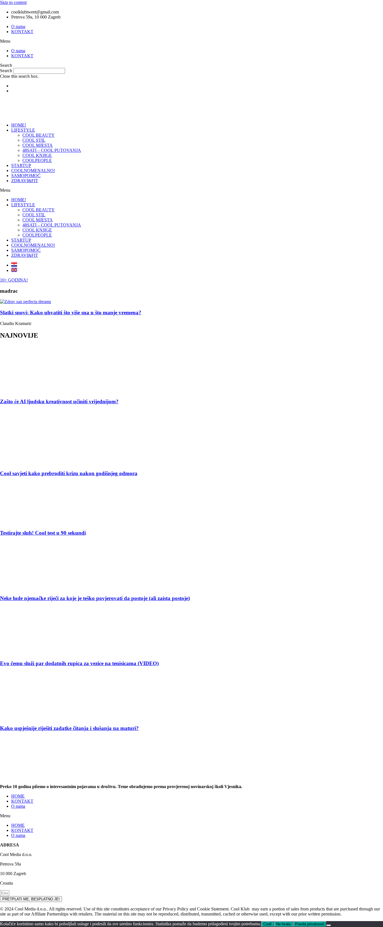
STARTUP (21, 165)
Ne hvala (283, 924)
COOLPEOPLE (37, 160)
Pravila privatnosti (309, 924)
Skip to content (13, 2)
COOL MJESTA (37, 145)
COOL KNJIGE (37, 155)
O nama (18, 26)
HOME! (18, 125)
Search (6, 70)
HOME (18, 796)
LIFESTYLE (23, 130)
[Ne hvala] (328, 925)
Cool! (267, 924)
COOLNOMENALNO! (33, 170)
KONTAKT (22, 31)
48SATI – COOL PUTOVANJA (51, 150)
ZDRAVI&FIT (24, 180)
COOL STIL (33, 140)
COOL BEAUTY (38, 135)
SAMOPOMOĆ (26, 175)
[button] (191, 41)
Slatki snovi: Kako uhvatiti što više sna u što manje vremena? (70, 312)
